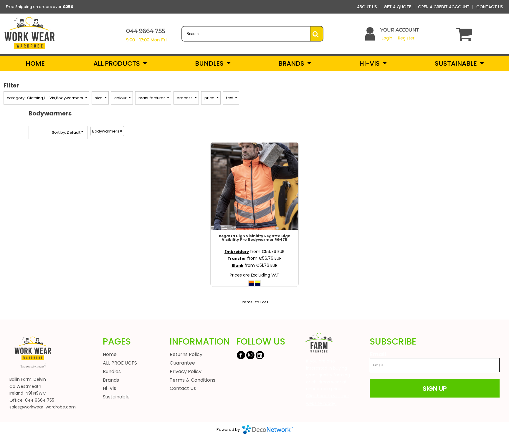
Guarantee (182, 363)
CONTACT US (489, 7)
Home (110, 354)
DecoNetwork (267, 430)
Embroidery (236, 251)
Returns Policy (186, 354)
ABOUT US (367, 7)
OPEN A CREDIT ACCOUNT (444, 7)
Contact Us (183, 388)
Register (406, 38)
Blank (237, 265)
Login (387, 38)
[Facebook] (241, 355)
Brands (111, 380)
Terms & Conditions (192, 380)
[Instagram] (250, 355)
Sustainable (116, 396)
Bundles (112, 371)
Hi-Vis (109, 388)
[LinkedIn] (260, 355)
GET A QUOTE (397, 7)
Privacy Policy (186, 371)
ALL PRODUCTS (120, 363)
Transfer (236, 258)
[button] (119, 63)
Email (378, 354)
